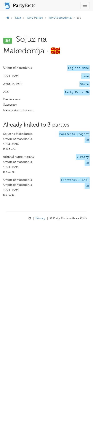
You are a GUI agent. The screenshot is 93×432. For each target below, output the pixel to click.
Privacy (40, 218)
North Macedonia (60, 17)
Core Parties (35, 17)
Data (18, 17)
